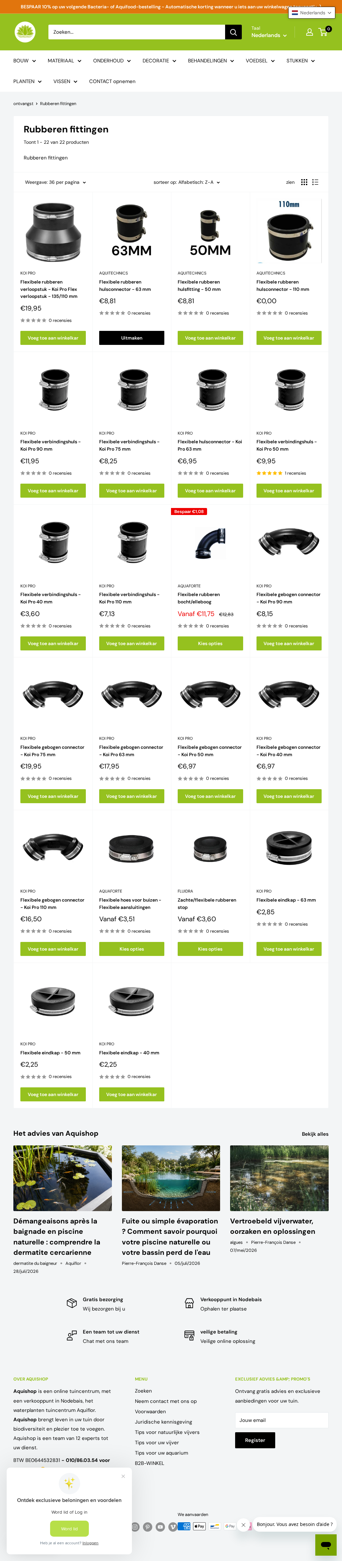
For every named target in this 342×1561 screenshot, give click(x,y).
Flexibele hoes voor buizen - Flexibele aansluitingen (130, 903)
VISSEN (61, 81)
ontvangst (23, 103)
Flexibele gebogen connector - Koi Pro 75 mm (52, 750)
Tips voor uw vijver (157, 1442)
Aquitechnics (113, 273)
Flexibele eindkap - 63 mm (286, 900)
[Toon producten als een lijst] (315, 182)
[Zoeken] (233, 32)
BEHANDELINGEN (207, 60)
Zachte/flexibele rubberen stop (207, 903)
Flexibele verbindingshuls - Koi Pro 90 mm (50, 445)
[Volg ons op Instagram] (135, 1527)
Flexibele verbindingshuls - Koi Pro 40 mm (50, 598)
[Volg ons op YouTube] (160, 1527)
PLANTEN (23, 81)
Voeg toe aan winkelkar (53, 338)
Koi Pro (27, 273)
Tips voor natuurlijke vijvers (167, 1432)
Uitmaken (131, 338)
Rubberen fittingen (58, 103)
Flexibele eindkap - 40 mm (129, 1053)
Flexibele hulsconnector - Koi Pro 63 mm (210, 445)
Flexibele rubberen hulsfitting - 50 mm (199, 285)
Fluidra (185, 891)
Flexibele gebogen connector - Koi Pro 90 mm (288, 598)
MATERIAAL (61, 60)
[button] (312, 12)
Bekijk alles (316, 1134)
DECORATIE (156, 60)
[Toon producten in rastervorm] (304, 182)
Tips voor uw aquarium (161, 1453)
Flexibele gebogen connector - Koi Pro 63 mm (131, 750)
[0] (323, 32)
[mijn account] (309, 32)
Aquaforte (189, 586)
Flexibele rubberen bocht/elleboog (199, 598)
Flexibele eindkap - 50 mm (50, 1053)
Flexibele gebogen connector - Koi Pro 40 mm (288, 750)
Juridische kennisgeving (163, 1422)
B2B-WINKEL (149, 1463)
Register (255, 1440)
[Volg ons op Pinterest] (147, 1527)
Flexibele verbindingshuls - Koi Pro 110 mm (129, 598)
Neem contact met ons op (166, 1401)
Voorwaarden (150, 1411)
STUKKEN (297, 60)
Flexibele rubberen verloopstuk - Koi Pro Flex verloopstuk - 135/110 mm (48, 289)
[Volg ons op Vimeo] (173, 1527)
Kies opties (210, 643)
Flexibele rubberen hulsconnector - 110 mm (282, 285)
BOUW (21, 60)
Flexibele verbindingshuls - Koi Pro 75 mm (129, 445)
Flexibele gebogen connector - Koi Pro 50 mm (210, 750)
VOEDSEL (257, 60)
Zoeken (143, 1391)
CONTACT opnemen (112, 81)
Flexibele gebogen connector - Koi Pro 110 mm (52, 903)
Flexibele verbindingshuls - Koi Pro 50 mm (286, 445)
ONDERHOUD (108, 60)
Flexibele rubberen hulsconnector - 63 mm (125, 285)
